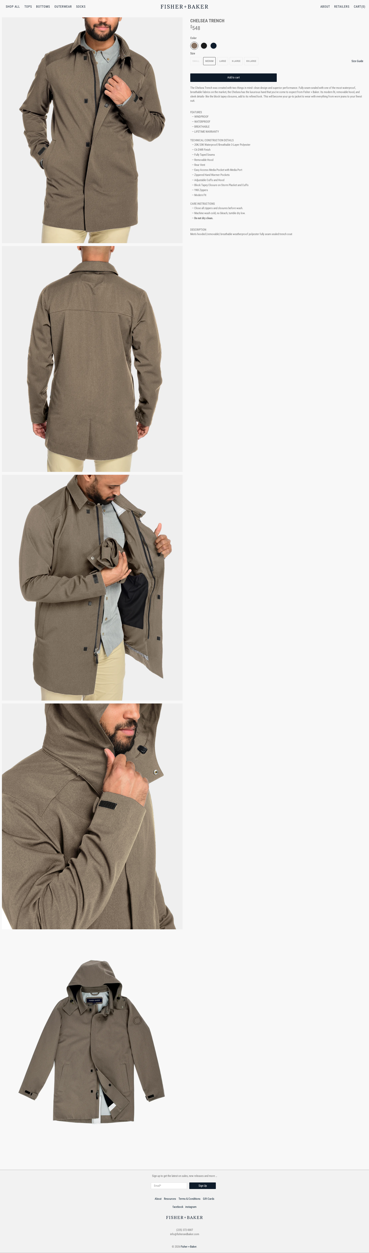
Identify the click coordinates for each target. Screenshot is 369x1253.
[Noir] (204, 46)
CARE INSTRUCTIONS (202, 203)
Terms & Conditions (189, 1199)
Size (192, 53)
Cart (357, 6)
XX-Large (251, 61)
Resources (170, 1199)
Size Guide (357, 61)
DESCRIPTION (198, 229)
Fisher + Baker (188, 1246)
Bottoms (43, 6)
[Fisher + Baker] (184, 6)
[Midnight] (213, 46)
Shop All (13, 6)
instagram (190, 1207)
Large (222, 61)
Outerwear (63, 6)
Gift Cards (208, 1199)
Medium (209, 61)
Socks (81, 6)
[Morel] (194, 46)
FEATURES (196, 112)
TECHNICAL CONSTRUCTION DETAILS (212, 140)
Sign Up (203, 1185)
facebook (178, 1207)
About (325, 6)
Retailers (341, 6)
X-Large (236, 61)
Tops (28, 6)
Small (195, 61)
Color (193, 38)
